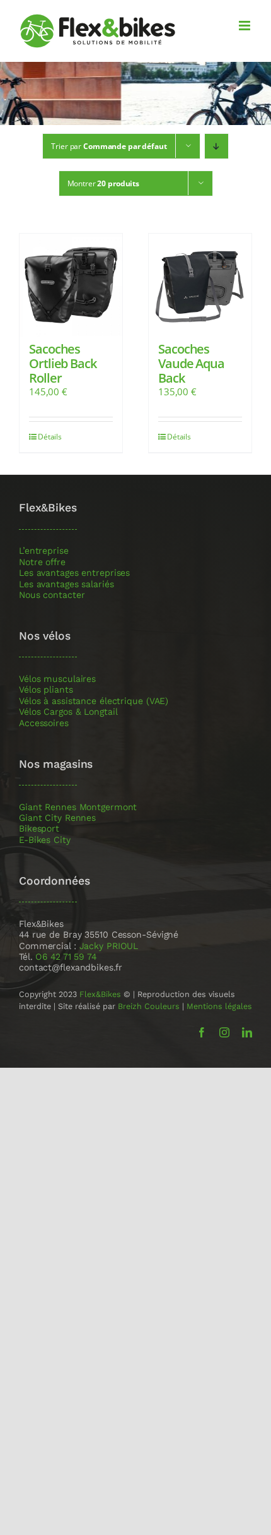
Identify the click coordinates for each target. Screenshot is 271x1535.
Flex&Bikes (100, 994)
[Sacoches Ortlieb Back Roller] (71, 285)
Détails (50, 436)
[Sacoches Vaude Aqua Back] (200, 285)
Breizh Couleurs (149, 1006)
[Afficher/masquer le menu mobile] (245, 25)
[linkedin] (247, 1032)
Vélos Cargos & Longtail (68, 712)
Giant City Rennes (57, 818)
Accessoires (44, 723)
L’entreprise (44, 551)
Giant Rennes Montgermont (78, 807)
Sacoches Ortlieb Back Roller (62, 363)
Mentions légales (219, 1006)
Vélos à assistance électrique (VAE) (93, 701)
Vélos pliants (46, 689)
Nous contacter (51, 595)
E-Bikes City (45, 840)
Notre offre (42, 562)
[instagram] (224, 1032)
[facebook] (202, 1032)
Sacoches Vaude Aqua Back (191, 363)
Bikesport (39, 828)
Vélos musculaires (57, 679)
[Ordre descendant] (216, 146)
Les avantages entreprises (74, 573)
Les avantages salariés (66, 584)
